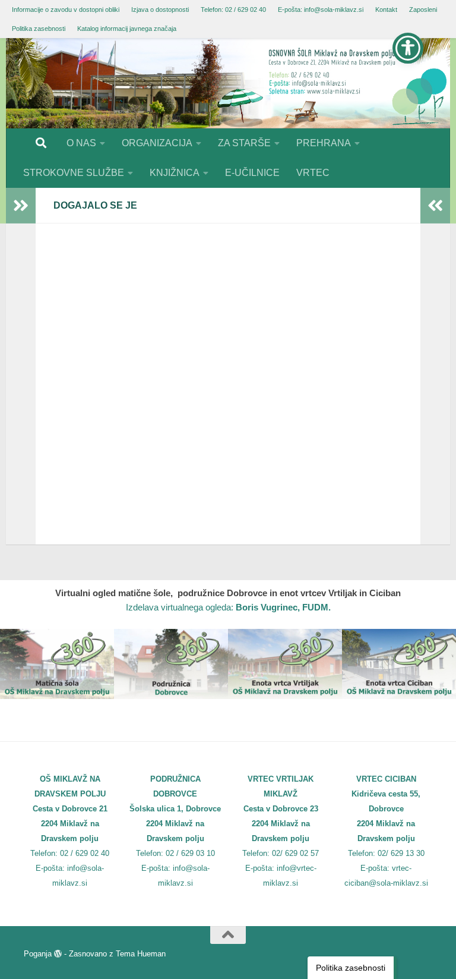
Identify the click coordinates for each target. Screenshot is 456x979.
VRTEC (313, 173)
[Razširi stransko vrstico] (21, 205)
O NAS (81, 143)
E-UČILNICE (252, 173)
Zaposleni (423, 9)
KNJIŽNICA (175, 173)
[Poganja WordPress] (58, 954)
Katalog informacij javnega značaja (126, 28)
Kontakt (386, 9)
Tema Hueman (141, 953)
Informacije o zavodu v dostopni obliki (65, 9)
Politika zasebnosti (38, 28)
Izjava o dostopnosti (160, 9)
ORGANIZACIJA (157, 143)
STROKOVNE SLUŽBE (73, 173)
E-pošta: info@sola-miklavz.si (320, 9)
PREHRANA (323, 143)
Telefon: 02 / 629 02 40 (233, 9)
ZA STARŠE (244, 143)
